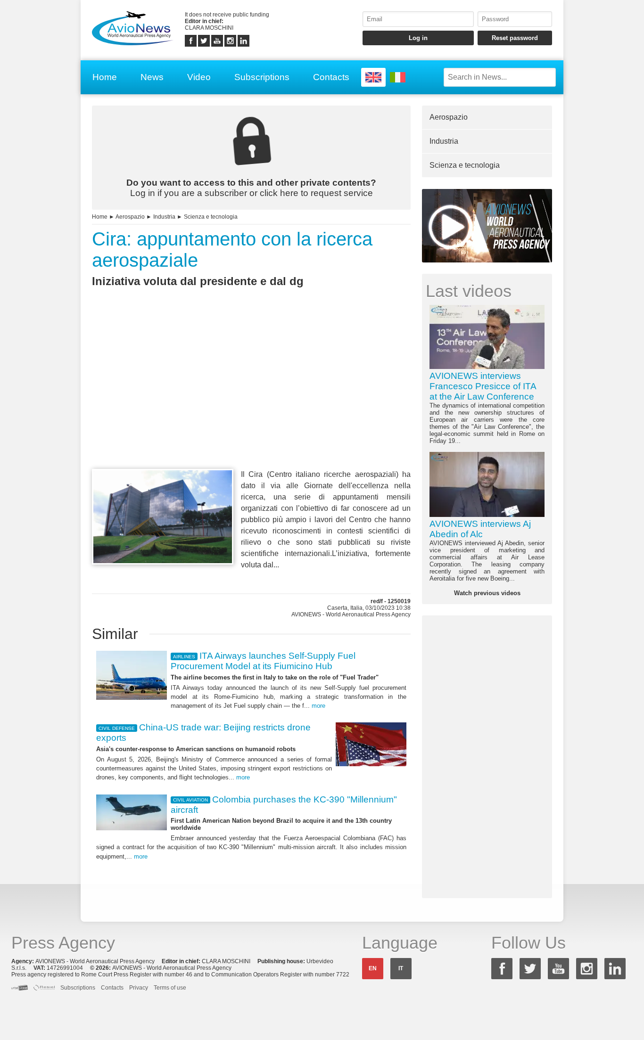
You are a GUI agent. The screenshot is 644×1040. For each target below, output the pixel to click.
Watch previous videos (487, 593)
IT (400, 968)
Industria (164, 216)
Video (199, 77)
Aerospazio (130, 216)
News (152, 77)
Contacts (331, 77)
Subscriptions (261, 77)
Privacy (138, 987)
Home (104, 77)
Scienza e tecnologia (211, 216)
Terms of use (170, 987)
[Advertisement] (251, 395)
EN (373, 968)
